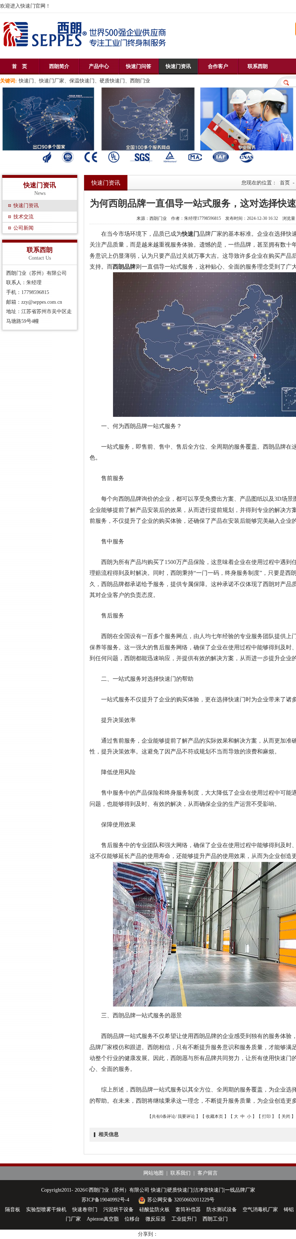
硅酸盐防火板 (154, 1209)
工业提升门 (184, 1219)
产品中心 (99, 66)
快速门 (190, 234)
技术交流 (23, 216)
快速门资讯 (178, 66)
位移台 (132, 1219)
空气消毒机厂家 (260, 1209)
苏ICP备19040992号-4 (105, 1199)
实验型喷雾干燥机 (46, 1209)
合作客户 (218, 66)
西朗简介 (59, 66)
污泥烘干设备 (118, 1209)
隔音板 (12, 1209)
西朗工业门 (215, 1219)
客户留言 (207, 1173)
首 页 (19, 66)
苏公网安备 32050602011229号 (180, 1199)
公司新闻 (23, 228)
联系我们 (180, 1173)
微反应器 (155, 1219)
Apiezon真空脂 (103, 1219)
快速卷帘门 (84, 1209)
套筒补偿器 (188, 1209)
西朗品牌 (124, 267)
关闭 (286, 1116)
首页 (285, 182)
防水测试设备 (221, 1209)
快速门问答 (138, 66)
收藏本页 (214, 1116)
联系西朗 (258, 66)
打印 (266, 1116)
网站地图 (153, 1173)
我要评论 (186, 1116)
